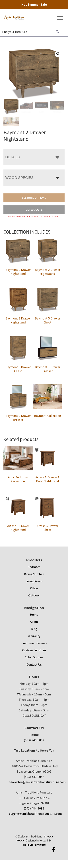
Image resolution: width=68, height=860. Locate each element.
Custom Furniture (34, 650)
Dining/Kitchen (34, 574)
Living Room (34, 581)
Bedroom (34, 567)
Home (34, 614)
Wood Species (19, 178)
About (34, 622)
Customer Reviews (34, 643)
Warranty (34, 636)
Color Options (34, 657)
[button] (58, 53)
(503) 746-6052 (34, 740)
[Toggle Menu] (60, 18)
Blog (34, 629)
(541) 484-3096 (34, 808)
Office (34, 588)
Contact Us (34, 664)
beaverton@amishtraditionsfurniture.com (37, 782)
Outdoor (34, 595)
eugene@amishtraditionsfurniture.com (35, 814)
